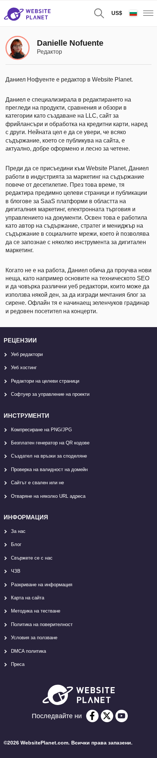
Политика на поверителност (42, 624)
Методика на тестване (35, 611)
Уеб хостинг (24, 367)
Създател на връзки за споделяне (49, 456)
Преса (17, 664)
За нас (18, 531)
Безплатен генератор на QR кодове (50, 443)
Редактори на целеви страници (45, 381)
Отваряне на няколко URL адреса (48, 496)
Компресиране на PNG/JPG (41, 429)
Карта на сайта (27, 597)
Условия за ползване (34, 637)
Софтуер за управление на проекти (50, 394)
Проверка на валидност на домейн (49, 469)
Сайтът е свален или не (37, 482)
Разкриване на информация (41, 584)
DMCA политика (28, 651)
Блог (16, 544)
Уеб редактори (27, 354)
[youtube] (121, 716)
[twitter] (107, 716)
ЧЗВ (15, 571)
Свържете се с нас (32, 558)
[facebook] (92, 716)
